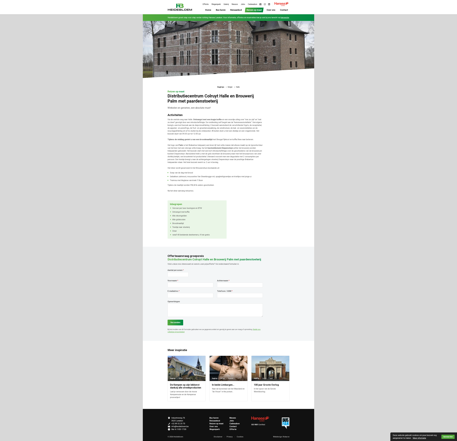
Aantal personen (175, 270)
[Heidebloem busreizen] (180, 7)
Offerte (232, 429)
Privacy (230, 437)
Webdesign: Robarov (281, 437)
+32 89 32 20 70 (178, 423)
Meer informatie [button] (419, 438)
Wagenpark (214, 429)
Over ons (213, 426)
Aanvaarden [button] (448, 437)
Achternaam (222, 281)
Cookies (240, 437)
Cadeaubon (234, 423)
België (230, 87)
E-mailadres (173, 291)
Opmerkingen (174, 302)
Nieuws (232, 418)
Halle (238, 87)
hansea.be (285, 17)
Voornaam (172, 281)
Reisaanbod (214, 421)
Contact (233, 426)
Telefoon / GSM (224, 291)
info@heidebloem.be (180, 426)
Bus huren (214, 418)
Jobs (231, 421)
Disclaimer (218, 437)
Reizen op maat (216, 423)
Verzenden (175, 322)
